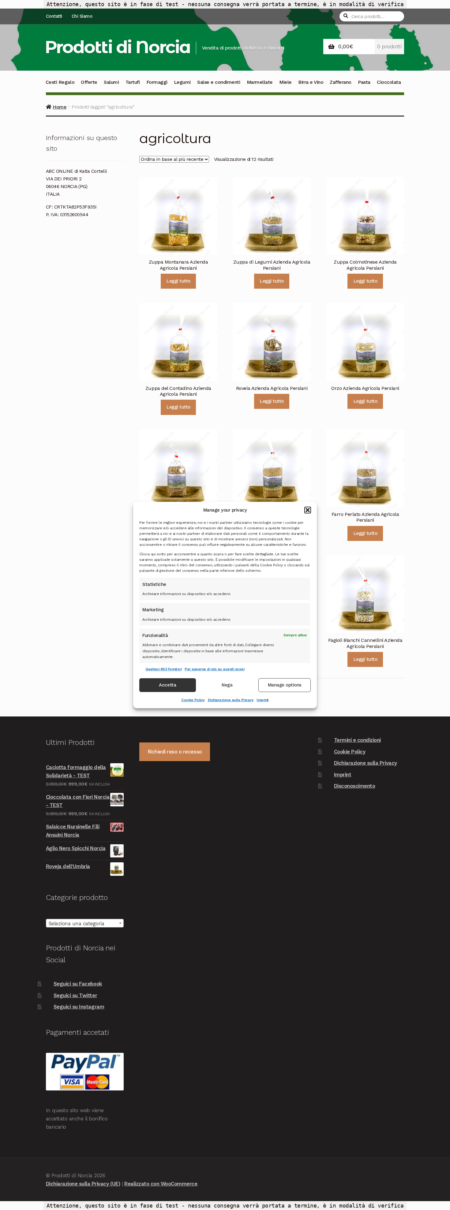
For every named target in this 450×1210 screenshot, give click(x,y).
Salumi (111, 82)
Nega (227, 685)
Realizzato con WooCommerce (160, 1184)
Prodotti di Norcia (117, 46)
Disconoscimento (354, 786)
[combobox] (85, 923)
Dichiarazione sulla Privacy (231, 700)
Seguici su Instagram (79, 1007)
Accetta (167, 685)
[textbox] (84, 923)
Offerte (89, 82)
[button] (308, 510)
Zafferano (340, 82)
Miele (285, 82)
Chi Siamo (82, 16)
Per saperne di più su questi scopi (214, 669)
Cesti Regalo (60, 82)
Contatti (54, 16)
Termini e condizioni (357, 740)
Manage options (285, 685)
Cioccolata (389, 82)
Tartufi (133, 82)
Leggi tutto (178, 281)
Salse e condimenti (218, 82)
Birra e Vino (310, 82)
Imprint (263, 700)
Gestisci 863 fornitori (163, 669)
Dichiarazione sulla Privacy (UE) (83, 1184)
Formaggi (156, 82)
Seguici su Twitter (75, 995)
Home (59, 107)
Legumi (182, 82)
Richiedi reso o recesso (175, 752)
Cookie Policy (193, 700)
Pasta (364, 82)
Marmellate (260, 82)
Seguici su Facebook (78, 984)
